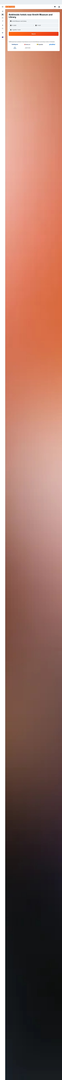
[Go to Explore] (3, 25)
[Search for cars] (3, 17)
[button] (2, 6)
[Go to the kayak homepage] (10, 7)
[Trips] (3, 32)
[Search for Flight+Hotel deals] (3, 20)
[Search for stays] (3, 14)
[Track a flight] (3, 28)
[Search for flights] (3, 11)
